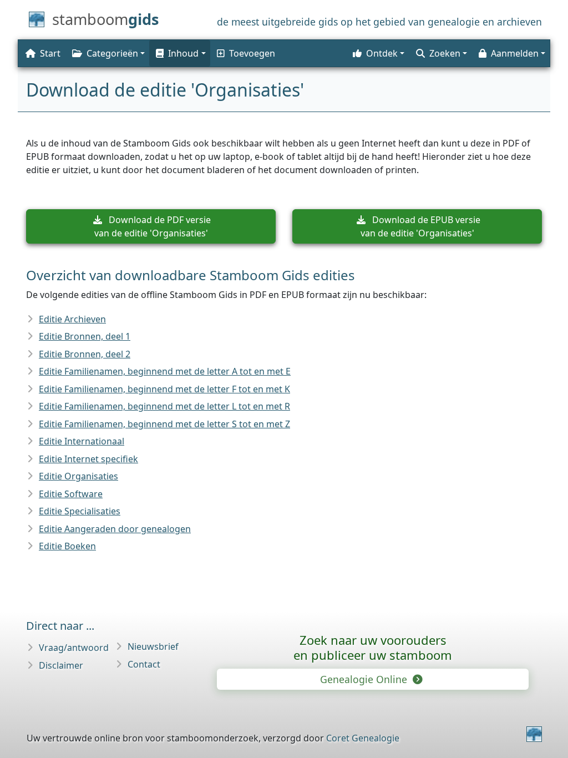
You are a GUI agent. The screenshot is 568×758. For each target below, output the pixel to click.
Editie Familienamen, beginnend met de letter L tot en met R (164, 406)
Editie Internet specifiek (88, 459)
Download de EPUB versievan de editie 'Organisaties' (420, 226)
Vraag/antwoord (74, 647)
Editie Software (71, 494)
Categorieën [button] (112, 53)
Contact (144, 664)
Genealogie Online (365, 679)
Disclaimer (61, 665)
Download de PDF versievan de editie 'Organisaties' (152, 226)
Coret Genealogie (362, 738)
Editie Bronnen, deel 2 (84, 354)
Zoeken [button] (444, 53)
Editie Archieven (72, 319)
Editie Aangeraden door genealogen (115, 529)
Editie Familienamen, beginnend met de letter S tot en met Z (164, 424)
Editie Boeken (67, 546)
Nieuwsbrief (153, 646)
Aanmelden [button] (515, 53)
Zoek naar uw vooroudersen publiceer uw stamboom (372, 647)
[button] (179, 53)
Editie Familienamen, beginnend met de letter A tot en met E (165, 371)
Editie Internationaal (81, 441)
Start (50, 53)
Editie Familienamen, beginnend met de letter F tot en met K (164, 389)
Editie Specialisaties (79, 511)
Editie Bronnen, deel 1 (84, 336)
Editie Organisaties (78, 476)
